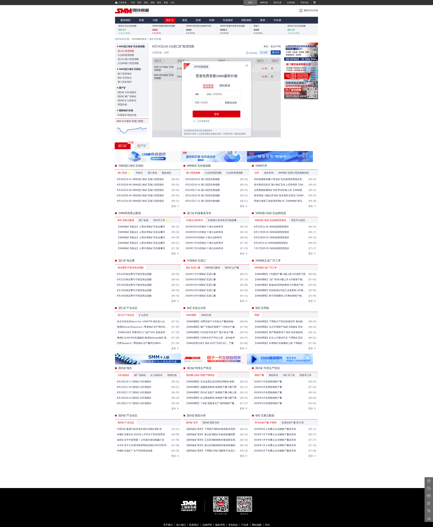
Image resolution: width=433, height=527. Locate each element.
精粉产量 (259, 375)
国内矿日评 (192, 422)
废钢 (262, 20)
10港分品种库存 (194, 220)
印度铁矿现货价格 (127, 115)
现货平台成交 (298, 220)
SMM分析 (206, 315)
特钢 (211, 20)
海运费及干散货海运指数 (131, 267)
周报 (257, 315)
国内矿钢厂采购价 (127, 96)
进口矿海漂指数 (126, 51)
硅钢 (198, 20)
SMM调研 (191, 315)
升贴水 (139, 172)
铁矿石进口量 (193, 267)
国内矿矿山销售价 (127, 100)
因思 (159, 2)
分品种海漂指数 (126, 55)
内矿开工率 (289, 375)
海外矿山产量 (232, 267)
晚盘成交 (166, 172)
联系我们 (194, 525)
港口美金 (152, 172)
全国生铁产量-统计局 (292, 422)
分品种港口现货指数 (128, 63)
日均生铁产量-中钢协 (266, 422)
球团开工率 (305, 375)
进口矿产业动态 (126, 315)
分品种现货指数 (213, 172)
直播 (166, 2)
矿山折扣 (143, 315)
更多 (173, 206)
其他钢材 (228, 20)
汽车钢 (277, 20)
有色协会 (233, 525)
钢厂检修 (143, 220)
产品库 (244, 525)
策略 (153, 2)
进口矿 (122, 145)
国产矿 (141, 145)
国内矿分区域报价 (127, 92)
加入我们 (181, 525)
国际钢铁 (246, 20)
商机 (146, 2)
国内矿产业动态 (126, 422)
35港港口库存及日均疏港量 (222, 220)
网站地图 (256, 525)
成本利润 (269, 172)
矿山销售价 (157, 375)
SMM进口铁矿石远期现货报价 (270, 220)
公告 (172, 2)
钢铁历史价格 (311, 10)
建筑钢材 (125, 20)
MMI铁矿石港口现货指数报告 (293, 172)
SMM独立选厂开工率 (266, 267)
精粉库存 (273, 375)
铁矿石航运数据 (126, 220)
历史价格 (253, 53)
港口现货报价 (125, 73)
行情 (133, 2)
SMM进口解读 (212, 267)
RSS (267, 525)
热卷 (141, 20)
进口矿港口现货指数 (128, 59)
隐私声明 (220, 525)
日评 (257, 172)
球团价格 (122, 104)
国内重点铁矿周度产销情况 (200, 375)
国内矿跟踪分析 (211, 422)
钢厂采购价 (140, 375)
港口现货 (122, 172)
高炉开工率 (159, 220)
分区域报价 (123, 375)
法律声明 (207, 525)
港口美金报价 (125, 81)
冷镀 (155, 20)
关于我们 (168, 525)
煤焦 (184, 20)
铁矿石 (170, 20)
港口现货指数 (193, 172)
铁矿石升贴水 (125, 77)
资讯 (139, 2)
